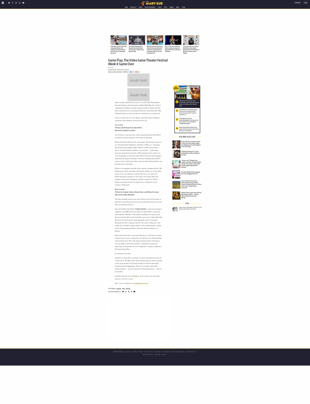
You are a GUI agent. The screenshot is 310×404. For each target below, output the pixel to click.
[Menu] (3, 3)
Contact (164, 354)
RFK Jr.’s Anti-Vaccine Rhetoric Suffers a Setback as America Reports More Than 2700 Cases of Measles (172, 49)
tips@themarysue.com (140, 283)
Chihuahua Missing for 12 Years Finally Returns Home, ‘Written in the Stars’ (190, 153)
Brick (127, 108)
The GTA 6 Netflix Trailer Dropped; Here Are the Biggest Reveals (190, 173)
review (123, 288)
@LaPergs (135, 276)
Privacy (141, 351)
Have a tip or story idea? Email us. (189, 207)
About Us (128, 351)
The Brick (128, 288)
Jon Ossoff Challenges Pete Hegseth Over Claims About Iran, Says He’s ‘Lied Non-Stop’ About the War (136, 49)
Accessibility (158, 351)
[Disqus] (139, 319)
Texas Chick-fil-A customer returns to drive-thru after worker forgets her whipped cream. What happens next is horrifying (191, 144)
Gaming (171, 7)
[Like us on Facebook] (12, 4)
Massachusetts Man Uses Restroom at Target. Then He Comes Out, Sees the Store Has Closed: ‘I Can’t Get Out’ (189, 129)
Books (140, 7)
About (177, 7)
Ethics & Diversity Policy (178, 351)
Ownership (157, 354)
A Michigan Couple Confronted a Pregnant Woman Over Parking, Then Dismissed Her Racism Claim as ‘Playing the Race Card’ (119, 50)
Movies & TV (133, 7)
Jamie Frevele (113, 69)
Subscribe (297, 2)
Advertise (134, 351)
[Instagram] (16, 4)
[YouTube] (23, 4)
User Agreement (166, 351)
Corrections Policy (190, 351)
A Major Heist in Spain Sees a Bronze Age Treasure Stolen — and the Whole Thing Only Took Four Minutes (191, 195)
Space (165, 7)
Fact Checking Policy (147, 354)
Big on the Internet (150, 7)
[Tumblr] (19, 4)
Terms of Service (148, 351)
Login (305, 2)
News (126, 7)
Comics (160, 7)
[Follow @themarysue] (9, 4)
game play (118, 288)
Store (183, 7)
